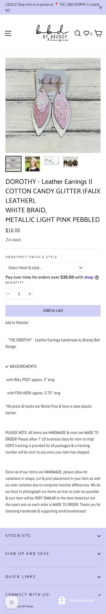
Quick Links (20, 577)
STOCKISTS (18, 536)
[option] (53, 105)
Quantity (14, 283)
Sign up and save (27, 554)
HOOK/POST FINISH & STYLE (31, 257)
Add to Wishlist (17, 322)
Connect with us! (27, 595)
